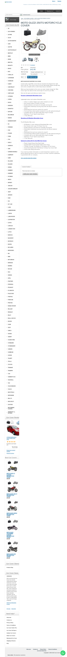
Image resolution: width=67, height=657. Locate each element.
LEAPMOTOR (11, 219)
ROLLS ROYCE (12, 318)
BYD (9, 71)
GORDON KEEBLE (12, 151)
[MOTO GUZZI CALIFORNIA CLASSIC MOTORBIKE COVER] (12, 525)
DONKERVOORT (12, 121)
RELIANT (10, 309)
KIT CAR (10, 204)
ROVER (10, 321)
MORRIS (10, 265)
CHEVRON (10, 90)
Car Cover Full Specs (12, 630)
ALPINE (10, 34)
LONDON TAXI (11, 228)
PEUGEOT (10, 287)
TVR (9, 373)
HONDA (10, 167)
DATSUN (10, 111)
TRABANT (10, 367)
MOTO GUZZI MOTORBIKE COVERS (42, 18)
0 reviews (32, 65)
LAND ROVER (11, 216)
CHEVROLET (11, 87)
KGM (9, 198)
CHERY (10, 84)
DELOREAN (11, 114)
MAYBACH (10, 241)
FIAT (9, 130)
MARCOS (10, 235)
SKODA (10, 333)
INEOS (9, 179)
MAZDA (10, 244)
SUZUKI (10, 355)
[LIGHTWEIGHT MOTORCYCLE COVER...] (25, 60)
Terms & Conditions (11, 625)
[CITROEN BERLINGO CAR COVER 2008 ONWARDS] (15, 435)
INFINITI (10, 182)
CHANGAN (10, 80)
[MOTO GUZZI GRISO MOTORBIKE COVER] (12, 505)
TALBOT (10, 358)
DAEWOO (10, 105)
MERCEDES (11, 250)
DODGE (10, 117)
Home (22, 18)
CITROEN (10, 96)
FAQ (8, 643)
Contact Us (58, 11)
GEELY (10, 142)
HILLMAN (10, 161)
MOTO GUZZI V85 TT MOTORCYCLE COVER (12, 495)
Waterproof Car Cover (12, 638)
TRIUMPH (10, 370)
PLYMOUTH (11, 290)
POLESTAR (11, 293)
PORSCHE (10, 299)
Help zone (9, 617)
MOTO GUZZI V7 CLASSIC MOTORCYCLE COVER (11, 475)
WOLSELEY (11, 401)
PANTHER (10, 281)
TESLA (9, 361)
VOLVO (10, 389)
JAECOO (10, 185)
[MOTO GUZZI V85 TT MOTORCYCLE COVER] (12, 486)
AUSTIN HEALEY (12, 50)
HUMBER (10, 170)
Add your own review (30, 174)
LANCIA (10, 213)
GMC (9, 148)
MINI (9, 256)
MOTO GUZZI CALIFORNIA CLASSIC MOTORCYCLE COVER (10, 535)
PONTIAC (10, 296)
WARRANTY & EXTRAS (11, 412)
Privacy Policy (10, 622)
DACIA (9, 102)
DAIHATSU (10, 108)
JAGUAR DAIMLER (12, 188)
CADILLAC (10, 74)
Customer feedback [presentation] (26, 166)
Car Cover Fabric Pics (12, 627)
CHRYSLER (11, 93)
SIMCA (9, 330)
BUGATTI (10, 65)
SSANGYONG (11, 339)
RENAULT (10, 312)
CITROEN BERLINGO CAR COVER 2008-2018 (11, 438)
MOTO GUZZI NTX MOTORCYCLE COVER (11, 555)
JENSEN (10, 195)
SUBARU (10, 349)
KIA (9, 201)
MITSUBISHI (11, 259)
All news (8, 608)
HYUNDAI (10, 176)
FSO (9, 139)
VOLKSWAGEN (12, 386)
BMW (9, 56)
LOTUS (10, 232)
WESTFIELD (11, 392)
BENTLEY (10, 53)
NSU (9, 272)
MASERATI (10, 238)
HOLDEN (10, 164)
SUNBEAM (10, 352)
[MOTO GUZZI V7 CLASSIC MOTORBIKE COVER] (12, 466)
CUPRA (10, 99)
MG (9, 253)
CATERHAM (11, 77)
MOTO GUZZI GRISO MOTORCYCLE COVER (12, 514)
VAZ (9, 383)
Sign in (53, 1)
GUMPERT (10, 154)
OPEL (9, 278)
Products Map (10, 567)
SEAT (9, 327)
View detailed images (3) (35, 54)
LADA (9, 207)
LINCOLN (10, 225)
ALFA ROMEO (11, 31)
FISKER (10, 133)
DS (8, 124)
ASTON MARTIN (12, 40)
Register (59, 1)
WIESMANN (11, 395)
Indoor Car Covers (11, 635)
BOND (9, 59)
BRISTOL (10, 62)
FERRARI (10, 127)
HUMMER (10, 173)
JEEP (9, 191)
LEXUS (10, 222)
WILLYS (10, 398)
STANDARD (11, 343)
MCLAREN (10, 247)
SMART (10, 336)
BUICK (9, 68)
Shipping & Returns (11, 640)
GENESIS (10, 145)
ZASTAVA (10, 404)
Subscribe (13, 608)
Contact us (9, 620)
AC (8, 28)
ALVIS (9, 37)
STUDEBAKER (11, 346)
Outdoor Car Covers (11, 633)
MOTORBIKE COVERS (29, 18)
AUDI (9, 43)
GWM (9, 158)
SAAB (9, 324)
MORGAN (10, 262)
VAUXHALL (11, 380)
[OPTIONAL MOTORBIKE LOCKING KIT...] (36, 60)
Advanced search (26, 14)
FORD (9, 136)
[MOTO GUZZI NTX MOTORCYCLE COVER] (12, 546)
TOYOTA (10, 364)
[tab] (26, 167)
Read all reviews (10, 453)
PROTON (10, 302)
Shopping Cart (50, 11)
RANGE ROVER (12, 306)
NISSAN (10, 269)
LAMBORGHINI (11, 210)
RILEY (9, 315)
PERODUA (10, 284)
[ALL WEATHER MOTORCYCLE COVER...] (30, 60)
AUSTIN (10, 47)
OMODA (10, 275)
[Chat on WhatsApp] (62, 653)
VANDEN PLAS (11, 376)
